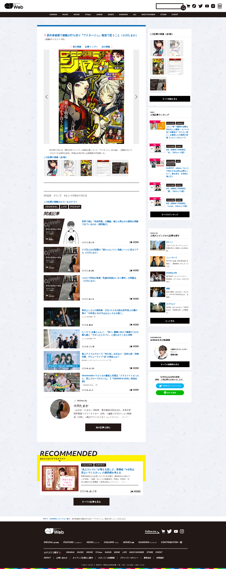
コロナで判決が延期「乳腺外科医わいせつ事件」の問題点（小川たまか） (109, 279)
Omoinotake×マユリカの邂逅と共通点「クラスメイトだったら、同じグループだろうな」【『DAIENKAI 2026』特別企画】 (110, 378)
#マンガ (57, 195)
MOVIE (77, 15)
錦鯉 (168, 288)
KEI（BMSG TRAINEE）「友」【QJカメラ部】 (176, 151)
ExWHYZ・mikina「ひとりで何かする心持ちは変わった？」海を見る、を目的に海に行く (177, 172)
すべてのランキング (170, 214)
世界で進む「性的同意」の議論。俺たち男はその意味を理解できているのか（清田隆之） (110, 223)
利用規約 (160, 558)
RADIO (108, 552)
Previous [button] (153, 352)
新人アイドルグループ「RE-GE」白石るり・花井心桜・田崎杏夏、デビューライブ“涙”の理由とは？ (110, 355)
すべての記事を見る (91, 501)
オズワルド (170, 303)
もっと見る (169, 320)
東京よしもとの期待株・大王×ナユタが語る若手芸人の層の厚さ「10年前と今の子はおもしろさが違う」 (109, 311)
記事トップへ (91, 46)
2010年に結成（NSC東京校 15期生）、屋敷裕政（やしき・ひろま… (177, 263)
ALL (134, 15)
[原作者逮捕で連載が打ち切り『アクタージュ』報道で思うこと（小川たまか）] (52, 168)
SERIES (111, 15)
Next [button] (185, 352)
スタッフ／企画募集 (106, 558)
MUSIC (65, 15)
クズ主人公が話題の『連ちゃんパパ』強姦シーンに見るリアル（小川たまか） (110, 251)
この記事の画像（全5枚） (56, 157)
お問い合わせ (61, 558)
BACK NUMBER (148, 15)
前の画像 (77, 46)
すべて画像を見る (170, 98)
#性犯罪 (47, 195)
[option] (170, 352)
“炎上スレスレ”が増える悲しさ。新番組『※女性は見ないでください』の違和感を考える (107, 471)
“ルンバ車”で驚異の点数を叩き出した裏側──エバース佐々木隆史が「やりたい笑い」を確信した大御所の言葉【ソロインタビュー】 (177, 132)
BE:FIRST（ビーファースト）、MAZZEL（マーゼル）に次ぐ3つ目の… (177, 279)
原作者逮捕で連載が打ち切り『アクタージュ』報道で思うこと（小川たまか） (92, 35)
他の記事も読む (103, 427)
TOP (44, 519)
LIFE (125, 552)
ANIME (99, 15)
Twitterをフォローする (171, 385)
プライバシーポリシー (129, 558)
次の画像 (106, 46)
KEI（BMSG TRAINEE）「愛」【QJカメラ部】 (176, 189)
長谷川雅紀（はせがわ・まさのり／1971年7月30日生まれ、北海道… (177, 294)
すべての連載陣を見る (170, 364)
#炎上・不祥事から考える (75, 195)
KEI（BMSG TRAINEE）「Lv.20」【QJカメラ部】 (177, 204)
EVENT (175, 15)
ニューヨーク (171, 257)
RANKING (123, 15)
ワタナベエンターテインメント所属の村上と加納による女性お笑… (177, 248)
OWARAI (53, 15)
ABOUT (47, 558)
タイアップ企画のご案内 (83, 558)
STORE (163, 15)
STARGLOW (171, 272)
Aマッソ (169, 242)
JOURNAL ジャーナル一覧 (59, 519)
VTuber (88, 15)
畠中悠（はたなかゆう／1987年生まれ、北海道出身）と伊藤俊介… (177, 310)
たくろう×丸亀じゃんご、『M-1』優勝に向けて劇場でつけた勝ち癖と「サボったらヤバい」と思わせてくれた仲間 (110, 333)
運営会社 (147, 558)
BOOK (117, 552)
